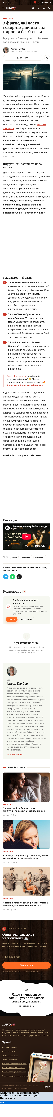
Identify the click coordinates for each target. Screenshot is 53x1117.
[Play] (35, 2)
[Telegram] (5, 576)
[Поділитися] (47, 58)
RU (7, 2)
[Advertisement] (26, 244)
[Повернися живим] (47, 1087)
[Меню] (3, 8)
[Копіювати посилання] (19, 576)
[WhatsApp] (12, 576)
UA (3, 2)
